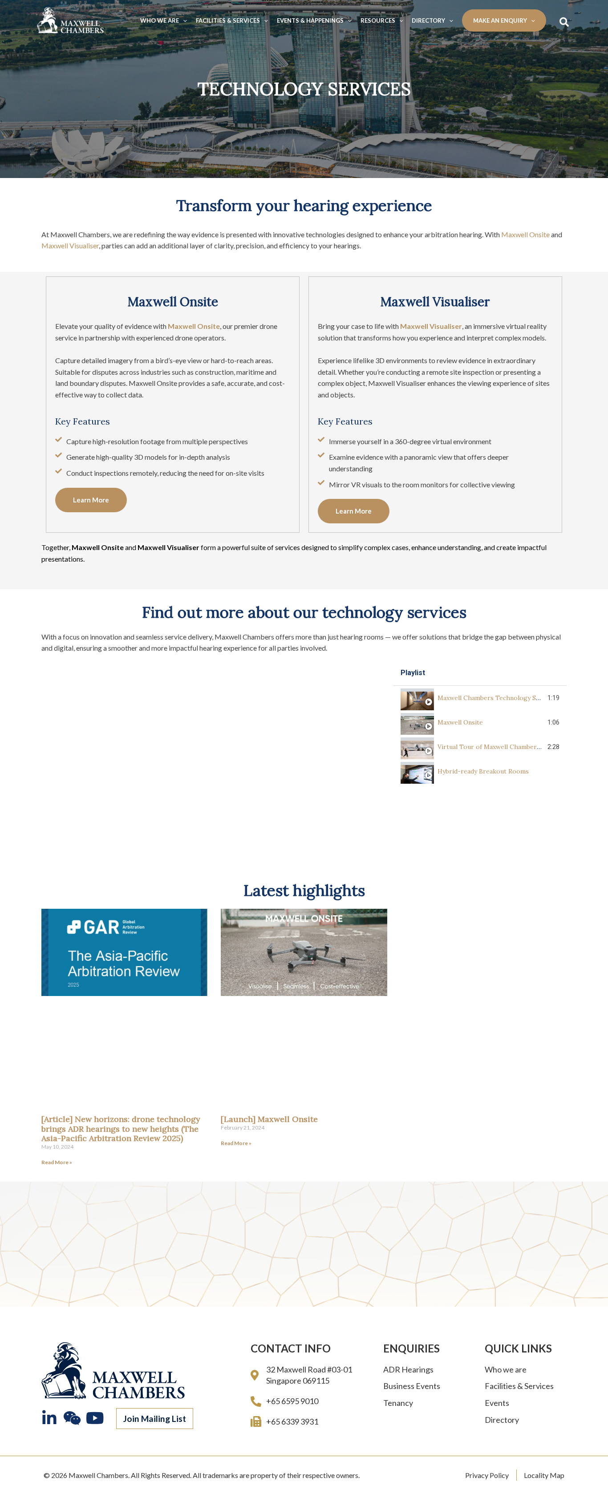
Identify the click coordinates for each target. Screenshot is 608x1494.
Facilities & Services (228, 20)
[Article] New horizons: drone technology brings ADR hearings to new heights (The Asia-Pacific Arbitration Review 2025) (120, 1128)
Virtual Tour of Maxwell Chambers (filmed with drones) (520, 747)
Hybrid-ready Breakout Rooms (483, 771)
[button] (91, 500)
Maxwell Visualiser (70, 245)
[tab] (480, 698)
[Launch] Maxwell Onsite (269, 1119)
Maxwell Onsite (525, 234)
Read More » (56, 1162)
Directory (428, 20)
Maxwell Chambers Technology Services (497, 698)
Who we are (159, 20)
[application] (183, 20)
